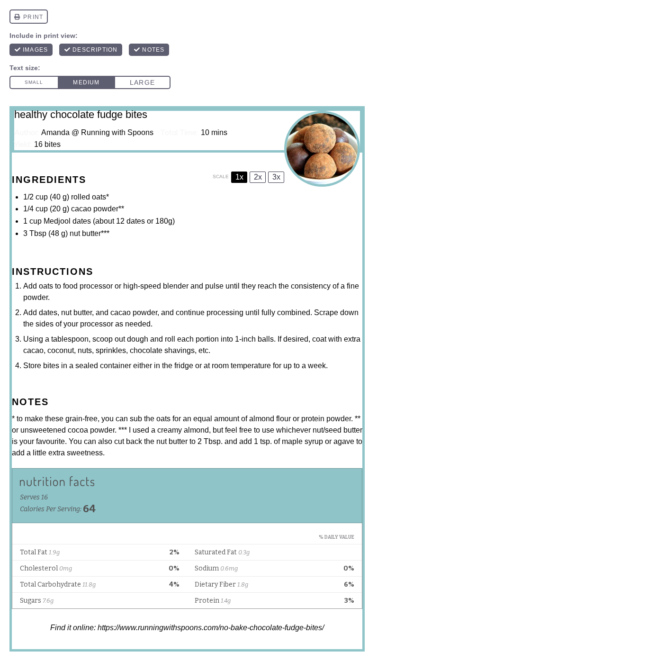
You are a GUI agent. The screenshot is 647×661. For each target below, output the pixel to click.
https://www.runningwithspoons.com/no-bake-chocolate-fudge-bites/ (211, 628)
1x (239, 177)
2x (258, 177)
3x (276, 177)
